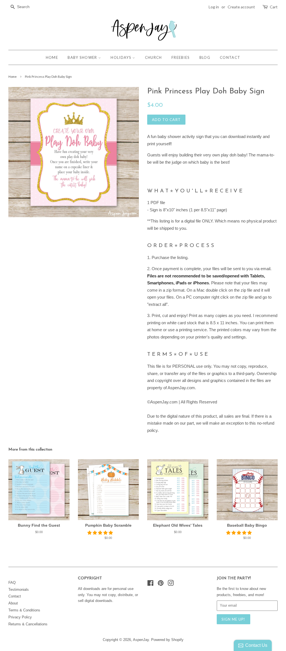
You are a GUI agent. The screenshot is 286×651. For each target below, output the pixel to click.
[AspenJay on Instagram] (171, 584)
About (13, 603)
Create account (241, 6)
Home (12, 76)
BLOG (204, 57)
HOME (52, 57)
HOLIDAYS (121, 57)
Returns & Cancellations (27, 624)
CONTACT (230, 57)
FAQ (12, 582)
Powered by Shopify (167, 640)
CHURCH (153, 57)
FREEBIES (180, 57)
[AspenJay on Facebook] (150, 584)
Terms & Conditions (24, 610)
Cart (274, 6)
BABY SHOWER (83, 57)
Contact (14, 596)
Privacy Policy (20, 617)
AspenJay (141, 640)
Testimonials (18, 589)
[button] (100, 532)
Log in (214, 6)
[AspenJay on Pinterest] (161, 584)
